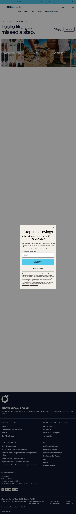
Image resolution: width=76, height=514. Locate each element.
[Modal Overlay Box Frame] (38, 257)
